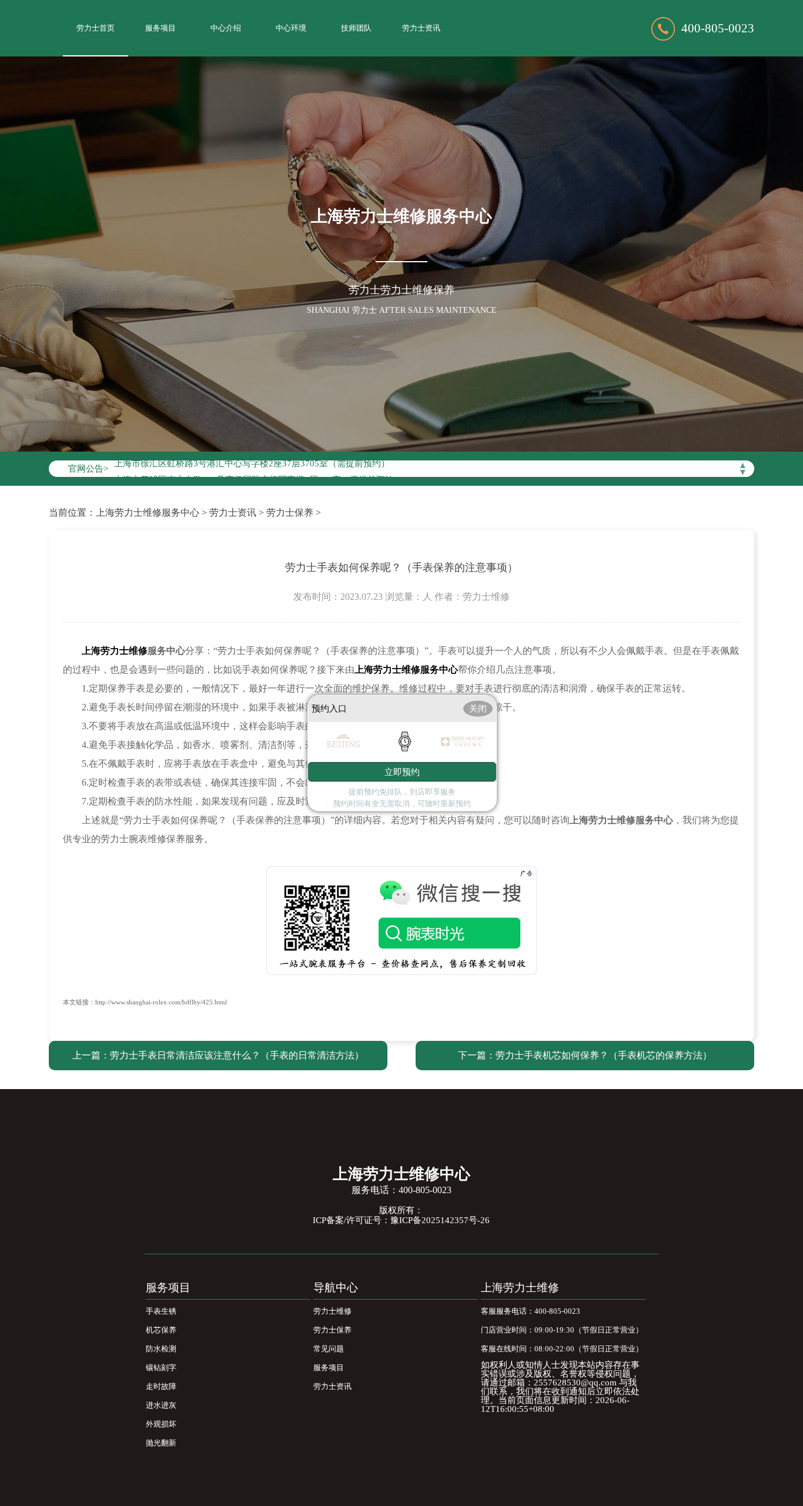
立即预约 (402, 772)
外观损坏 (161, 1424)
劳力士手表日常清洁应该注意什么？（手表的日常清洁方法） (237, 1055)
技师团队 (356, 28)
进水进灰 (161, 1405)
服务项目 (160, 28)
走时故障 (161, 1387)
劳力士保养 (289, 512)
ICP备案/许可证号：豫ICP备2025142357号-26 (401, 1220)
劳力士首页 (95, 28)
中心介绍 (225, 28)
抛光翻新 (161, 1443)
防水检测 (161, 1349)
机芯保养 (161, 1330)
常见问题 (328, 1349)
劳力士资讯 (421, 28)
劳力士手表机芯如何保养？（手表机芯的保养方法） (604, 1055)
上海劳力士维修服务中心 (147, 512)
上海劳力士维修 (520, 1287)
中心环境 (291, 28)
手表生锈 (161, 1311)
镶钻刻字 (161, 1368)
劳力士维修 (332, 1311)
